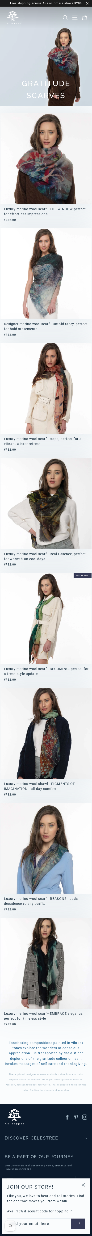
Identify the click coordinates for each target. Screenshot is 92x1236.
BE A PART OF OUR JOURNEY (39, 1156)
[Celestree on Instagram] (84, 1117)
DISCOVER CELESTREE (31, 1137)
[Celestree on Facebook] (67, 1117)
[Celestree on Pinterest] (76, 1117)
